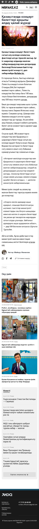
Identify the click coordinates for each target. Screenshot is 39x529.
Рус (31, 7)
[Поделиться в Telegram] (11, 258)
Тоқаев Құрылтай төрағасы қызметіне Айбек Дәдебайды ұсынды (16, 463)
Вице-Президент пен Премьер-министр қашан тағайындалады (17, 451)
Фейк (11, 420)
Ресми (21, 13)
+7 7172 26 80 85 (25, 502)
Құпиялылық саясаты (6, 508)
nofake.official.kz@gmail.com (28, 504)
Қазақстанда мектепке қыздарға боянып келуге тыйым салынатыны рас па (18, 412)
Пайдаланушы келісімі (6, 514)
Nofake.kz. (19, 73)
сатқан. (24, 99)
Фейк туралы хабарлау (28, 2)
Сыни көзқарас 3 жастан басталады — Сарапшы (19, 400)
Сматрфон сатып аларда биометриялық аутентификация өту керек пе (19, 439)
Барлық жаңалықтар (18, 474)
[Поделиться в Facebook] (7, 258)
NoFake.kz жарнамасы (5, 503)
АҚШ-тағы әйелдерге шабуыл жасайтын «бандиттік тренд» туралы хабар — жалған (16, 425)
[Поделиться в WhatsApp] (3, 258)
